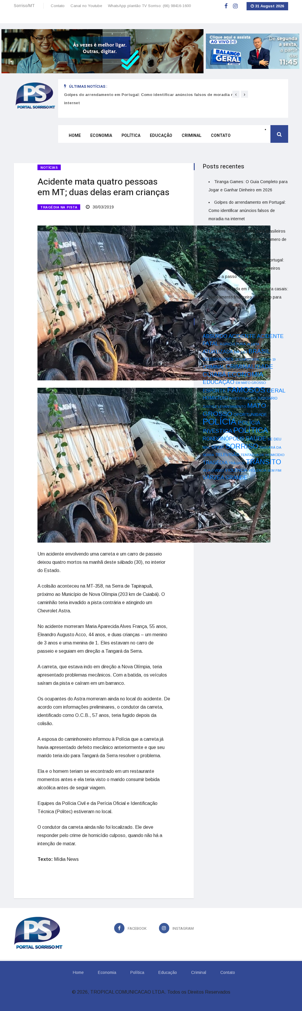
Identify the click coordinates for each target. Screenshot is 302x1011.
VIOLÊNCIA (236, 470)
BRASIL (259, 351)
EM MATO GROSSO (251, 382)
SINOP (217, 447)
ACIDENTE (242, 336)
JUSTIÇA (210, 406)
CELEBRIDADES (218, 359)
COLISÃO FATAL (247, 359)
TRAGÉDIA (215, 462)
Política (131, 135)
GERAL (276, 390)
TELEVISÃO (227, 454)
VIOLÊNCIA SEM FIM (265, 470)
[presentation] (235, 94)
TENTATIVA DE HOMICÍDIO (263, 455)
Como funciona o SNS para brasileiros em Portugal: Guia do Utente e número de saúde (149, 94)
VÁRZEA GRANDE (225, 477)
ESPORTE (214, 390)
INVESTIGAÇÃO (242, 398)
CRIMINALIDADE (249, 366)
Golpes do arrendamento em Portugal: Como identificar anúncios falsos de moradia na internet (247, 210)
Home (75, 135)
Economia (101, 135)
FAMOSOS (246, 389)
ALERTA (253, 344)
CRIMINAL (214, 366)
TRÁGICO (236, 463)
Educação (161, 135)
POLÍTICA (250, 430)
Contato (58, 6)
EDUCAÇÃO (218, 382)
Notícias (49, 167)
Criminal (191, 135)
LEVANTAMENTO (232, 406)
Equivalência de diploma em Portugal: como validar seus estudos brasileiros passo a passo (246, 268)
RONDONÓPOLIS (223, 439)
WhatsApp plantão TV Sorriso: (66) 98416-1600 (149, 6)
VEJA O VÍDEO (213, 470)
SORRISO (241, 446)
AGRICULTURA (233, 344)
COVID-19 (268, 359)
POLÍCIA (220, 421)
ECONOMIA (245, 374)
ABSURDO (215, 336)
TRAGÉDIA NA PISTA (58, 207)
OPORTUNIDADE (250, 414)
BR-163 (240, 352)
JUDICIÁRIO (267, 398)
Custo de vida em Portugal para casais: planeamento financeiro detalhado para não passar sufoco (248, 297)
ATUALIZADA (218, 351)
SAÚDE (255, 438)
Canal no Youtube (86, 6)
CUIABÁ (214, 374)
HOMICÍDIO (215, 397)
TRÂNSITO (263, 462)
